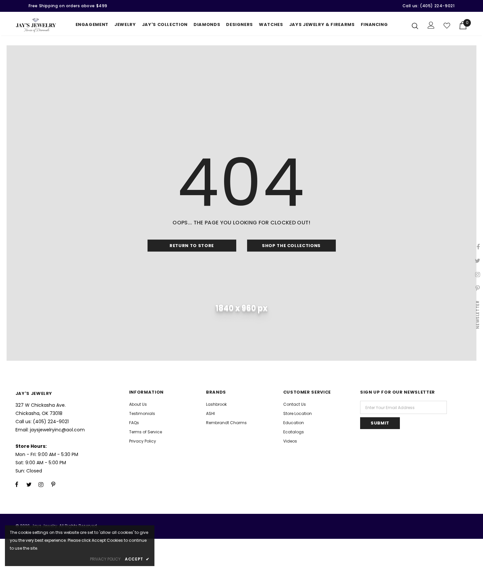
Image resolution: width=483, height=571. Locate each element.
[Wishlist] (447, 25)
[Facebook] (17, 484)
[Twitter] (29, 484)
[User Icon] (431, 25)
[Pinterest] (53, 484)
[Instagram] (41, 484)
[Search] (415, 25)
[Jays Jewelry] (36, 25)
